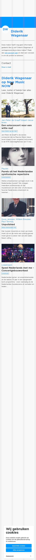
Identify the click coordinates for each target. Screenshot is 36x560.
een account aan (11, 53)
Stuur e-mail (6, 67)
